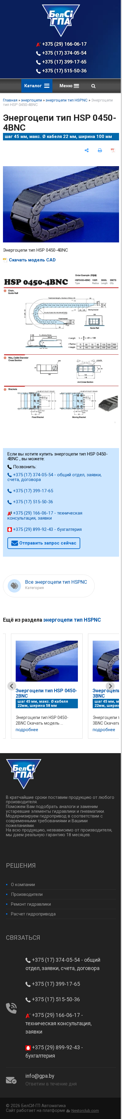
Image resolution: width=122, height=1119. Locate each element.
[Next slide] (110, 686)
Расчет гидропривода (33, 914)
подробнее (27, 729)
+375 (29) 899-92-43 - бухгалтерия (47, 529)
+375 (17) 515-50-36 (63, 71)
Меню (67, 85)
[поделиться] (87, 150)
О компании (23, 884)
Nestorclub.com (85, 1110)
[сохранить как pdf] (113, 150)
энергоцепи (31, 100)
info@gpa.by (39, 1076)
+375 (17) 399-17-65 (63, 62)
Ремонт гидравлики (31, 904)
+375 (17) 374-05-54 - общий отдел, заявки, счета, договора (64, 53)
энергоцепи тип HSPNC (67, 100)
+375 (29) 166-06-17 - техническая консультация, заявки (64, 44)
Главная (10, 100)
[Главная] (61, 35)
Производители (27, 894)
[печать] (100, 150)
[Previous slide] (11, 686)
